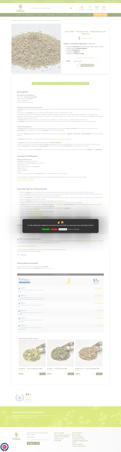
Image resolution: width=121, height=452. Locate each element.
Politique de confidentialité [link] (73, 229)
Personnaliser (62, 229)
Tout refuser (54, 229)
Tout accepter (46, 229)
